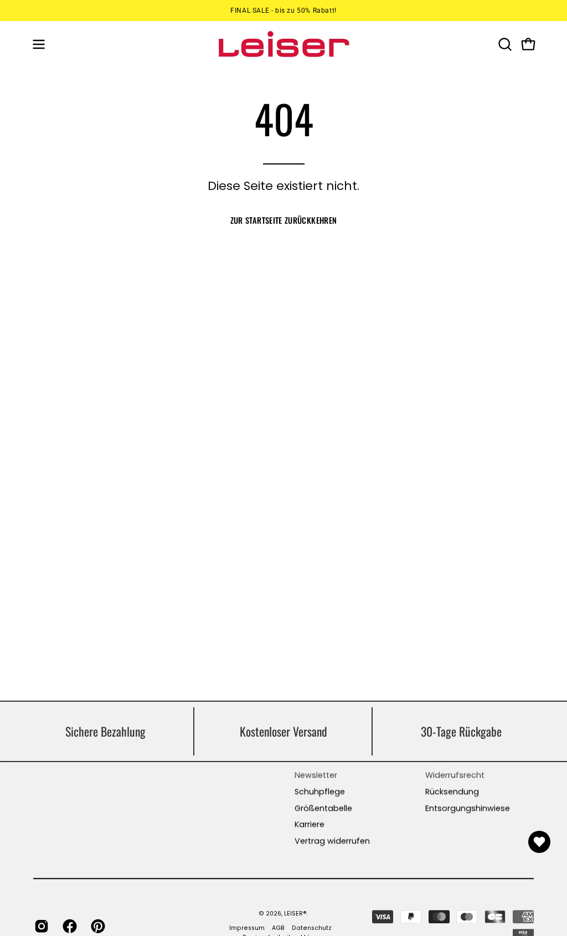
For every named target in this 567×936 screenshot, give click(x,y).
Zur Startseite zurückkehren (283, 220)
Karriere (309, 824)
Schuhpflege (320, 791)
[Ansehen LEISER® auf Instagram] (40, 926)
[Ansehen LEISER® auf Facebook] (68, 926)
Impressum (247, 928)
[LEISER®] (283, 44)
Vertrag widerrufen (332, 840)
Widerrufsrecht (454, 775)
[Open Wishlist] (539, 842)
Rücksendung (452, 791)
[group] (283, 10)
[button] (504, 44)
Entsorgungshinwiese (467, 808)
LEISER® (295, 913)
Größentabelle (323, 808)
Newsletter (316, 775)
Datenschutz (312, 928)
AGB (278, 928)
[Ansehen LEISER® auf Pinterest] (97, 926)
